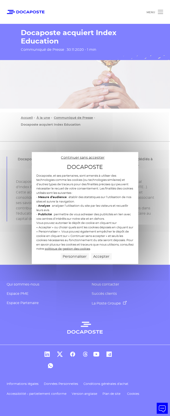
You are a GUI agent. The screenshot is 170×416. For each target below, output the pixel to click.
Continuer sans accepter (82, 157)
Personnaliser (75, 256)
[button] (162, 408)
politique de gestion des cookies (67, 248)
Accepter (101, 256)
